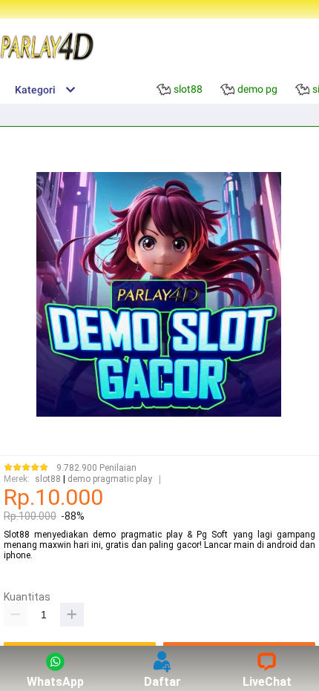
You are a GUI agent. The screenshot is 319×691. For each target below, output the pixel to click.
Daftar (162, 682)
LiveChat (267, 682)
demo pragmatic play (110, 479)
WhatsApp (55, 682)
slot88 (48, 479)
